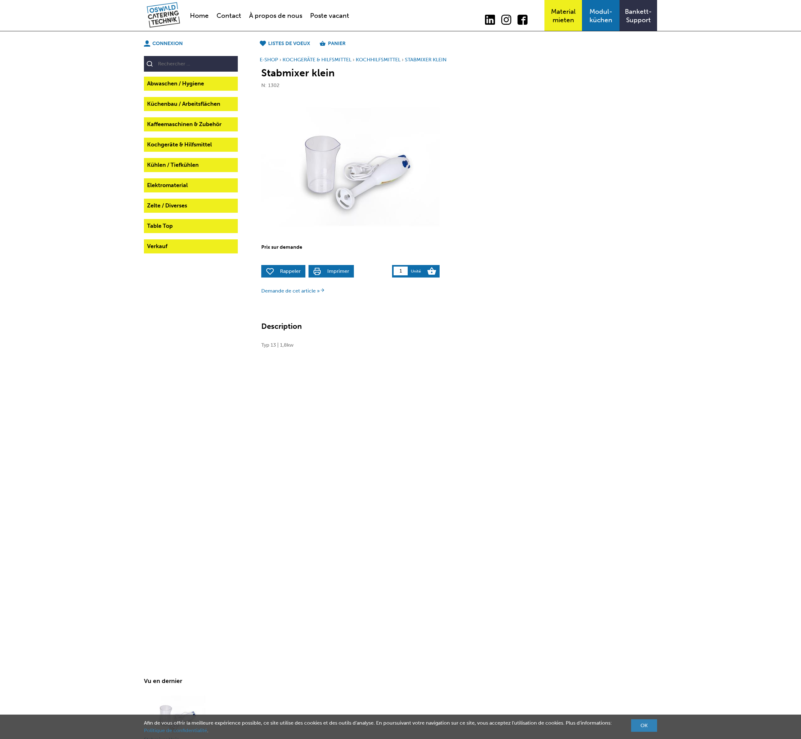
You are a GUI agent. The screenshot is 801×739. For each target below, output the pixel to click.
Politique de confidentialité (175, 730)
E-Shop (269, 60)
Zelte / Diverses (167, 205)
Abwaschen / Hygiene (175, 83)
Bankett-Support (638, 16)
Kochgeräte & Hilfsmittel (179, 144)
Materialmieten (563, 16)
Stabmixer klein (425, 60)
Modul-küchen (600, 16)
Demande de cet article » (290, 291)
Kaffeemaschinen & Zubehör (184, 124)
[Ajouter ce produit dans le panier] (432, 271)
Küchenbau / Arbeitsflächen (183, 103)
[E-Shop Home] (163, 15)
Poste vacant (329, 15)
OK (644, 725)
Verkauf (157, 246)
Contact (229, 15)
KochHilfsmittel (378, 60)
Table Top (160, 225)
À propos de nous (275, 15)
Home (199, 15)
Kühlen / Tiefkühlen (173, 164)
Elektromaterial (167, 185)
